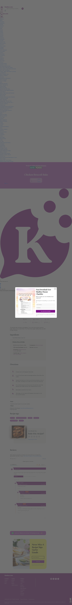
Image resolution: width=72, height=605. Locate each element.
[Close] (55, 289)
